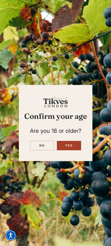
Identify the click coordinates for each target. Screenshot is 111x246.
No (42, 145)
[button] (10, 235)
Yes (69, 145)
